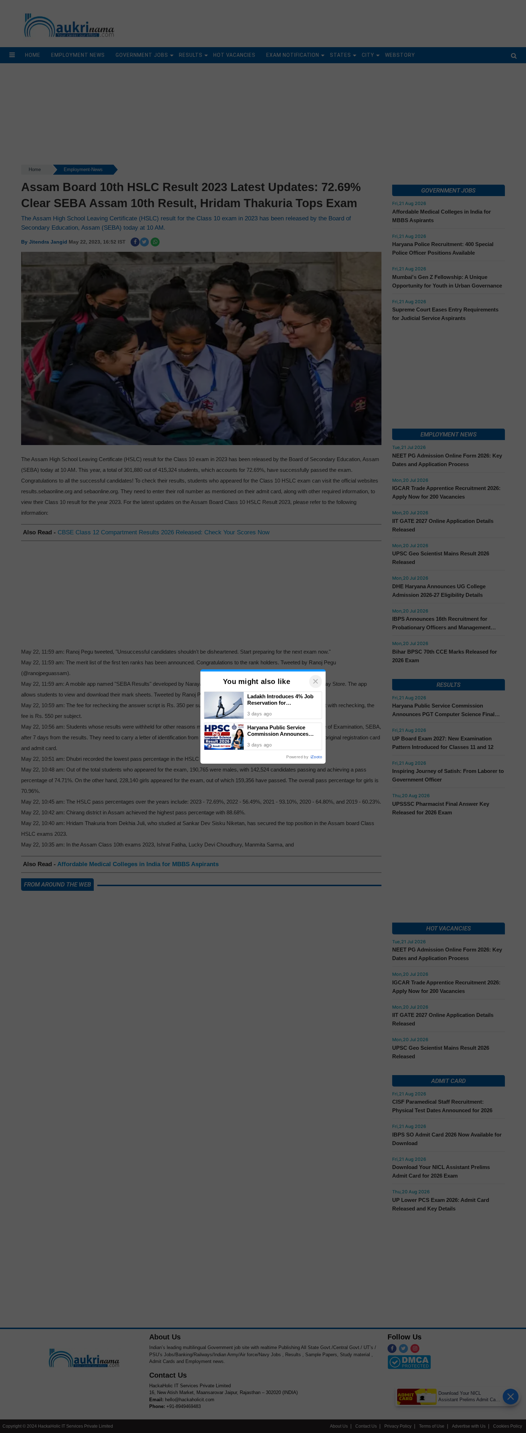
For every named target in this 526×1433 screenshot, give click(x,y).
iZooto (316, 757)
